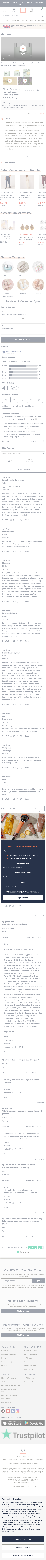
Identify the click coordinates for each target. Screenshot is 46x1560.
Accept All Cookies (23, 1539)
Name (23, 882)
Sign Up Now (23, 897)
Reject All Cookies (23, 1547)
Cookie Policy (10, 1531)
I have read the (23, 892)
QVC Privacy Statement (29, 892)
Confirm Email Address (23, 873)
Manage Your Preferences (23, 1555)
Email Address (23, 863)
